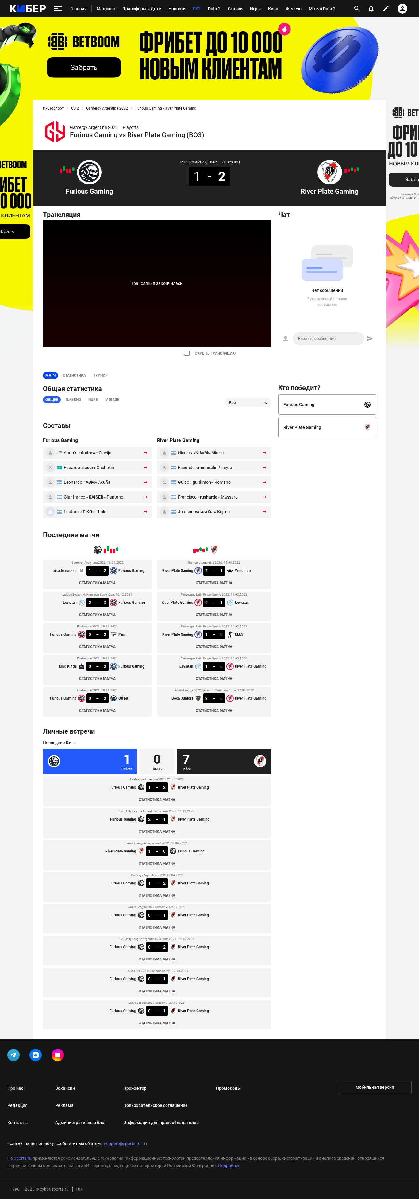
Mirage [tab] (112, 400)
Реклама (64, 1105)
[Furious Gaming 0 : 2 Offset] (61, 171)
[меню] (58, 8)
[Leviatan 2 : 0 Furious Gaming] (70, 171)
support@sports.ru (122, 1143)
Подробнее (229, 1165)
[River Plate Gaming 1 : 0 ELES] (352, 169)
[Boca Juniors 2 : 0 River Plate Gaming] (345, 171)
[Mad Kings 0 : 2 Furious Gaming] (64, 168)
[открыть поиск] (357, 8)
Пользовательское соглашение (155, 1105)
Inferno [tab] (73, 400)
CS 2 (75, 108)
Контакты (17, 1122)
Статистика (74, 375)
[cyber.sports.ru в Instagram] (59, 1056)
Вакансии (65, 1088)
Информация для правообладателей (161, 1122)
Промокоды (228, 1088)
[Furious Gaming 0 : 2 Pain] (67, 171)
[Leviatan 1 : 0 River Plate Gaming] (349, 170)
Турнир (100, 375)
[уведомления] (371, 8)
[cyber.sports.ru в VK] (36, 1056)
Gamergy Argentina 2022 (107, 108)
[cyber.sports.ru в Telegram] (14, 1056)
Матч (50, 375)
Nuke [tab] (93, 400)
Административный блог (80, 1122)
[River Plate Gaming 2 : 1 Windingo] (358, 169)
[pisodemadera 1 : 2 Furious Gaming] (73, 169)
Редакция (17, 1105)
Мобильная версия (375, 1087)
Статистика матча (97, 583)
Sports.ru (23, 1158)
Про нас (15, 1088)
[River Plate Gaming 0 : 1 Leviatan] (355, 170)
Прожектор (135, 1088)
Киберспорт (53, 108)
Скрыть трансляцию (215, 353)
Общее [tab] (51, 400)
